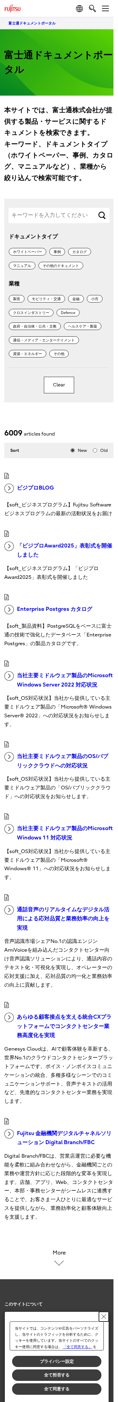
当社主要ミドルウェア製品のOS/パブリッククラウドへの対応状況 (62, 761)
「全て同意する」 (77, 1347)
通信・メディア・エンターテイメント (44, 340)
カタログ (79, 252)
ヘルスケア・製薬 (82, 326)
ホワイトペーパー (27, 252)
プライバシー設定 (57, 1361)
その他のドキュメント (61, 266)
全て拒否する (57, 1374)
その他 (59, 354)
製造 (16, 299)
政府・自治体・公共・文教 (35, 326)
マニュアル (22, 266)
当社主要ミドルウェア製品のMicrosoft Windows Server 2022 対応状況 (65, 680)
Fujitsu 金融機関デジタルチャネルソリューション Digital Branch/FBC (64, 1138)
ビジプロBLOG (35, 488)
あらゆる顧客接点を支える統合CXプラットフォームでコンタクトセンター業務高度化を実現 (64, 1026)
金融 (76, 299)
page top (102, 1298)
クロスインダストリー (31, 313)
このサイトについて (24, 1304)
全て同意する (57, 1388)
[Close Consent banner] (104, 1316)
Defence (68, 313)
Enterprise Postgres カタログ (54, 609)
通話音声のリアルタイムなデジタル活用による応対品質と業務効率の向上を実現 (63, 918)
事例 (57, 252)
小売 (94, 299)
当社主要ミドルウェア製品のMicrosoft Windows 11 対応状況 (65, 833)
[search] (92, 8)
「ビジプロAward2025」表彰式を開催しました (64, 550)
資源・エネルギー (27, 354)
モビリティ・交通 (46, 299)
